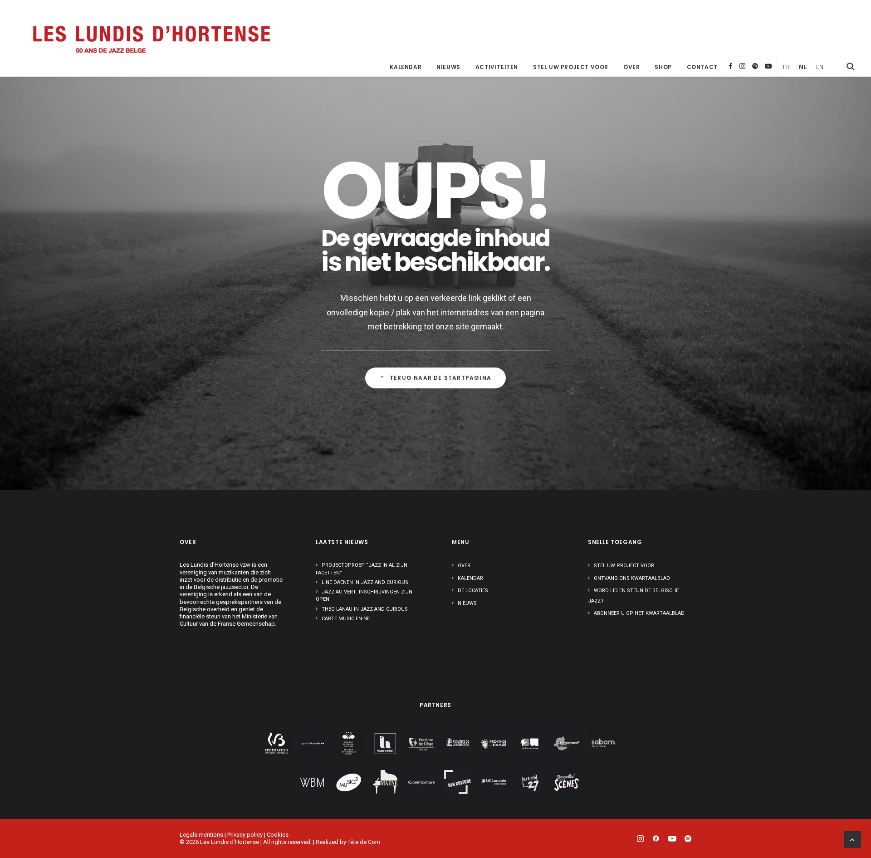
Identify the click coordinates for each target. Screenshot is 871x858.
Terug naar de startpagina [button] (440, 378)
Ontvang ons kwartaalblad (632, 578)
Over (631, 67)
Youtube (768, 66)
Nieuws (448, 67)
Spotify (755, 66)
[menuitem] (405, 67)
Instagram (742, 66)
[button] (851, 66)
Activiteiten (496, 67)
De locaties (473, 590)
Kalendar (405, 67)
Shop (663, 67)
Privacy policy (245, 834)
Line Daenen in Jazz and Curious (365, 582)
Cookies (278, 834)
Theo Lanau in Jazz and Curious (365, 609)
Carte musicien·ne (346, 619)
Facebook (730, 66)
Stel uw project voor (570, 67)
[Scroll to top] (852, 838)
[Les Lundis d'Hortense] (150, 38)
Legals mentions (201, 834)
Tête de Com (363, 841)
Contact (702, 67)
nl (803, 67)
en (820, 67)
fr (786, 67)
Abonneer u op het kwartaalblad (639, 613)
